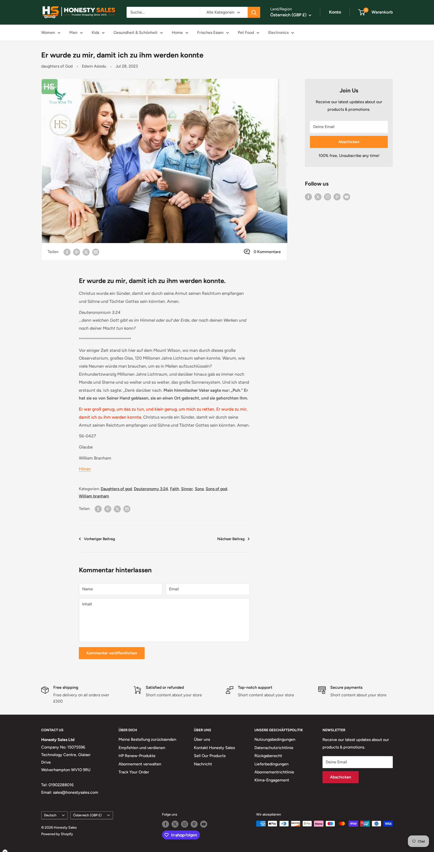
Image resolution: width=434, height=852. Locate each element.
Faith (174, 488)
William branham (94, 496)
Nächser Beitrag (231, 539)
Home (177, 32)
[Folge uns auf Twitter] (317, 196)
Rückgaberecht (268, 755)
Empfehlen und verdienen (142, 747)
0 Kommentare (267, 251)
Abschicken (348, 141)
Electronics (278, 32)
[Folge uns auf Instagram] (327, 196)
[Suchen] (254, 12)
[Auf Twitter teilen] (86, 252)
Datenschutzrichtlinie (273, 747)
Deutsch (50, 815)
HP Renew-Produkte (137, 755)
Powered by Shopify (57, 834)
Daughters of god (116, 488)
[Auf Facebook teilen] (67, 252)
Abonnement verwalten (140, 764)
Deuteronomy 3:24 (151, 488)
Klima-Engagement (271, 780)
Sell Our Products (210, 755)
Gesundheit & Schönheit (135, 32)
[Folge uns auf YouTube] (346, 196)
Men (73, 32)
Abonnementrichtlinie (274, 772)
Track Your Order (134, 772)
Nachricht (203, 764)
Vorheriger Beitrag (99, 539)
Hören (85, 468)
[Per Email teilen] (95, 252)
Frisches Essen (210, 32)
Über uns (202, 739)
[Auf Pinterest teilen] (76, 252)
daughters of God (57, 66)
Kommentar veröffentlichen (111, 653)
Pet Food (246, 32)
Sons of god (216, 488)
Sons (199, 488)
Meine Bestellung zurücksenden (147, 739)
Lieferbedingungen (271, 764)
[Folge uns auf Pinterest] (337, 196)
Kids (95, 32)
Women (48, 32)
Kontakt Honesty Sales (214, 747)
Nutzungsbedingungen (274, 739)
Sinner (187, 488)
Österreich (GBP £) (87, 815)
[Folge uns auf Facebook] (308, 196)
